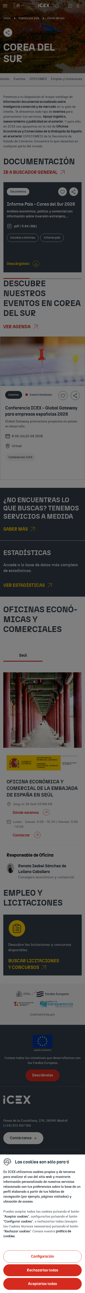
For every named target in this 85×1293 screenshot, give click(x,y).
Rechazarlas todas (42, 1270)
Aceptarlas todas (42, 1284)
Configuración (42, 1256)
